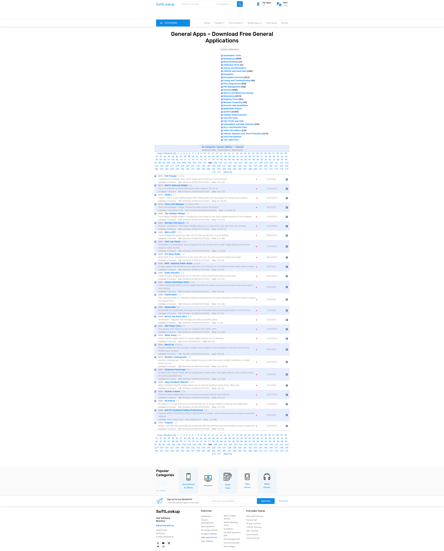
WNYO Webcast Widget (176, 185)
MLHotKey (170, 401)
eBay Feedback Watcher (176, 382)
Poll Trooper (171, 176)
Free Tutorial (235, 23)
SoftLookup (168, 511)
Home (207, 23)
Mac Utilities (207, 541)
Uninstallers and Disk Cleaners (238, 124)
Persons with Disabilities (235, 105)
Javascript (251, 520)
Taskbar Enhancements (235, 115)
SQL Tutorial (252, 531)
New (285, 2)
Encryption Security (233, 77)
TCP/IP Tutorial (253, 527)
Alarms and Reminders (234, 68)
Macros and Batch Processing (238, 93)
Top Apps (266, 2)
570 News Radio (172, 254)
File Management (231, 87)
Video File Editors (232, 130)
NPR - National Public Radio (178, 263)
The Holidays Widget (175, 213)
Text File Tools (230, 118)
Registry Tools (230, 99)
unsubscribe (283, 501)
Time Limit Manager (174, 204)
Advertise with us (165, 525)
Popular (218, 23)
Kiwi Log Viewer (173, 241)
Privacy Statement (164, 536)
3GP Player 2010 (173, 326)
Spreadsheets (207, 526)
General (227, 90)
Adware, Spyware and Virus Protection (242, 133)
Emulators (228, 74)
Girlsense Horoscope (175, 369)
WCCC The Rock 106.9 (176, 316)
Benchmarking (230, 62)
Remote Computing (233, 102)
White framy (171, 335)
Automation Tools (232, 55)
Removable (170, 307)
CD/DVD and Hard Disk (234, 71)
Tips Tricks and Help (233, 121)
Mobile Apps (253, 23)
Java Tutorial (252, 538)
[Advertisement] (222, 13)
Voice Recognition (232, 137)
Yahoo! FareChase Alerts (177, 282)
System (227, 112)
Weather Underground (176, 357)
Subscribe (266, 501)
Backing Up (229, 58)
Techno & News (172, 391)
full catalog (161, 490)
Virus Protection (231, 543)
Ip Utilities (228, 529)
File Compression (232, 83)
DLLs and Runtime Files (235, 127)
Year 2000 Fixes (231, 140)
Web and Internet (209, 537)
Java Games (252, 534)
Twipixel (169, 422)
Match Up (169, 344)
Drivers (284, 23)
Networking (229, 96)
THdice (168, 195)
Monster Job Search (175, 223)
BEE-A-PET (170, 232)
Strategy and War (209, 530)
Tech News (271, 23)
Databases (206, 516)
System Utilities (224, 147)
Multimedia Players (232, 108)
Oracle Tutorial (253, 523)
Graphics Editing (209, 534)
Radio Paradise (172, 273)
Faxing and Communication (237, 80)
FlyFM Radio (171, 294)
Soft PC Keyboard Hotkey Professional (184, 410)
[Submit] (240, 4)
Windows (208, 485)
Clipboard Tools (231, 65)
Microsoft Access (254, 516)
